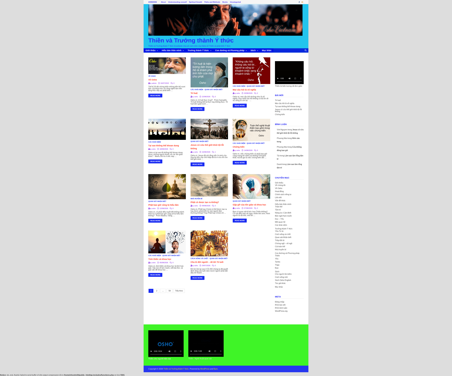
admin (154, 83)
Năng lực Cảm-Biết (283, 213)
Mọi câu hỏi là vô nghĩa (244, 90)
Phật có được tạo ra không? (205, 202)
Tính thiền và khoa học (159, 259)
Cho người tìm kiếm (283, 274)
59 (170, 291)
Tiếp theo (179, 291)
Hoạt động (279, 191)
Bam (216, 369)
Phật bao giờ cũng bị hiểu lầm (163, 205)
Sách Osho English (283, 280)
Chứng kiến (238, 147)
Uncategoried (235, 2)
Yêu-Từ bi (279, 231)
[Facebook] (299, 2)
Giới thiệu (150, 50)
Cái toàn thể (280, 246)
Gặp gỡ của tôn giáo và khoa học (249, 205)
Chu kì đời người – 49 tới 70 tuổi (207, 262)
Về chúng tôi (280, 185)
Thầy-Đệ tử (280, 240)
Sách (253, 50)
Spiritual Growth (195, 2)
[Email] (302, 2)
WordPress (205, 369)
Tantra (277, 262)
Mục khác (267, 50)
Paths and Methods (212, 2)
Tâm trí (278, 210)
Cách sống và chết (199, 258)
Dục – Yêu (279, 219)
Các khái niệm (197, 89)
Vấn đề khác (280, 201)
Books (225, 2)
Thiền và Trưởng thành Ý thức (191, 40)
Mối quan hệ (280, 222)
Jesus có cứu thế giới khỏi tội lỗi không (288, 110)
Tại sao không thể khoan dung (163, 145)
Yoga (277, 265)
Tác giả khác (280, 283)
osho (196, 97)
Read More (155, 95)
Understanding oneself (177, 2)
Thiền (277, 256)
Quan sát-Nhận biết (214, 89)
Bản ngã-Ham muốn (283, 216)
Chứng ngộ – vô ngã (283, 243)
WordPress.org (281, 311)
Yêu (276, 259)
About (163, 2)
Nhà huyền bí (196, 199)
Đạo (276, 268)
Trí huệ (194, 93)
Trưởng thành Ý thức (198, 50)
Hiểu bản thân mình (171, 50)
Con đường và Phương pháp (229, 50)
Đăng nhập (279, 302)
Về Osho (152, 76)
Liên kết (278, 197)
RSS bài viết (280, 305)
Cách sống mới (281, 277)
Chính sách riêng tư (283, 194)
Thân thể (278, 207)
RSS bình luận (281, 308)
